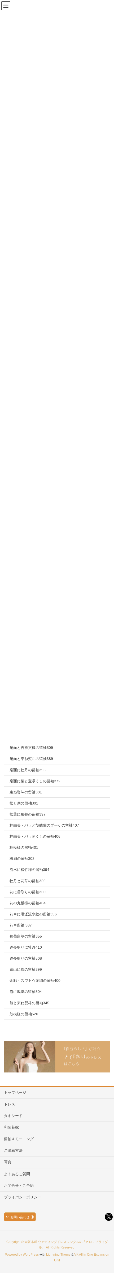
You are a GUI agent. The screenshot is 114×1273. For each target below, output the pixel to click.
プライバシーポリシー (22, 1197)
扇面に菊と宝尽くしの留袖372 (35, 781)
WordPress (31, 1254)
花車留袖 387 (21, 925)
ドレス (9, 1104)
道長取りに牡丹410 (26, 947)
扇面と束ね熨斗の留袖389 (31, 759)
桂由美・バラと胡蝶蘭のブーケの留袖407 (44, 825)
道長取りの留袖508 (26, 958)
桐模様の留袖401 (24, 847)
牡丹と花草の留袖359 (28, 881)
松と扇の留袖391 (24, 803)
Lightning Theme (58, 1254)
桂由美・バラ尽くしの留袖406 (35, 836)
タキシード (13, 1116)
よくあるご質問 (17, 1174)
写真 (7, 1162)
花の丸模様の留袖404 (28, 903)
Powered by (14, 1254)
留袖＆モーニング (19, 1139)
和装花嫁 (11, 1127)
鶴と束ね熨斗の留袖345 (29, 1003)
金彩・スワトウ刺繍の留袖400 (35, 980)
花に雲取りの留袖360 (28, 892)
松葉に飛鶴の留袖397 (28, 814)
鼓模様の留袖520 (24, 1014)
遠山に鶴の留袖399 (26, 969)
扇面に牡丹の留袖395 (28, 770)
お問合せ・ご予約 (19, 1185)
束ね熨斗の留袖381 (26, 792)
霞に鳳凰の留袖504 (26, 991)
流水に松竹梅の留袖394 (29, 869)
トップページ (15, 1092)
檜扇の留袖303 (22, 858)
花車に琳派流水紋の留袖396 (33, 914)
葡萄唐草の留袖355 (26, 936)
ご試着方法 (13, 1150)
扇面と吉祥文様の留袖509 (31, 747)
